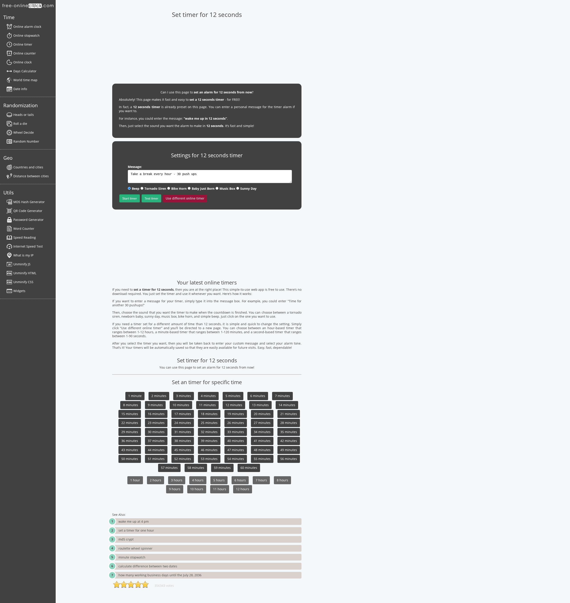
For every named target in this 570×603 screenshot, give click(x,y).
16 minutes (156, 414)
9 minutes (155, 405)
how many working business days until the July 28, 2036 (160, 575)
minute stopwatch (131, 557)
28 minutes (288, 423)
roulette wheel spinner (135, 548)
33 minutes (235, 432)
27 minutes (262, 423)
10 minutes (181, 405)
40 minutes (235, 441)
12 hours (242, 489)
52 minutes (182, 459)
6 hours (240, 480)
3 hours (176, 480)
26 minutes (235, 423)
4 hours (198, 480)
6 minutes (257, 396)
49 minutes (288, 450)
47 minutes (235, 450)
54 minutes (235, 459)
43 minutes (129, 450)
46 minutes (209, 450)
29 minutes (129, 432)
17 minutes (182, 414)
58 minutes (195, 468)
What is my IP (23, 255)
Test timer (151, 198)
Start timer (129, 198)
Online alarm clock (27, 26)
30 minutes (156, 432)
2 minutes (158, 396)
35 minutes (288, 432)
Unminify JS (22, 264)
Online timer (22, 44)
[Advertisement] (206, 49)
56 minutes (288, 459)
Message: (135, 167)
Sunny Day (248, 188)
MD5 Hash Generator (29, 202)
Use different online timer (185, 198)
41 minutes (262, 441)
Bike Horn (179, 188)
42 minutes (288, 441)
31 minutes (182, 432)
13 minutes (260, 405)
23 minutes (156, 423)
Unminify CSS (23, 282)
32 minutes (209, 432)
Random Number (26, 141)
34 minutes (262, 432)
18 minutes (209, 414)
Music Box (227, 188)
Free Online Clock (28, 5)
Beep (135, 188)
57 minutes (169, 468)
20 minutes (262, 414)
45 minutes (182, 450)
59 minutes (222, 468)
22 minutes (129, 423)
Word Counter (23, 228)
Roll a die (20, 123)
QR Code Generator (27, 211)
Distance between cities (31, 176)
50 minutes (129, 459)
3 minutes (183, 396)
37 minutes (156, 441)
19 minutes (235, 414)
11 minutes (207, 405)
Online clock (22, 62)
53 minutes (209, 459)
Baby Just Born (203, 188)
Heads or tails (23, 115)
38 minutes (182, 441)
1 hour (135, 480)
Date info (20, 89)
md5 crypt (126, 539)
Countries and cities (28, 167)
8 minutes (130, 405)
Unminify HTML (24, 273)
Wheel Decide (23, 132)
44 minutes (156, 450)
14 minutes (287, 405)
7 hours (261, 480)
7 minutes (282, 396)
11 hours (219, 489)
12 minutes (234, 405)
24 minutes (182, 423)
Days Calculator (25, 71)
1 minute (135, 396)
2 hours (155, 480)
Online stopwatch (26, 35)
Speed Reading (24, 237)
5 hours (219, 480)
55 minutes (262, 459)
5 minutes (233, 396)
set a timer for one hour (136, 530)
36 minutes (129, 441)
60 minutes (248, 468)
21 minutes (288, 414)
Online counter (24, 53)
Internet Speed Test (28, 246)
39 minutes (209, 441)
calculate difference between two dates (147, 566)
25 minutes (209, 423)
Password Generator (28, 220)
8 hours (282, 480)
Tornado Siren (155, 188)
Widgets (19, 291)
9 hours (174, 489)
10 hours (196, 489)
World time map (25, 80)
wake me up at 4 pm (133, 521)
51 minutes (156, 459)
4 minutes (208, 396)
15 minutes (129, 414)
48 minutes (262, 450)
